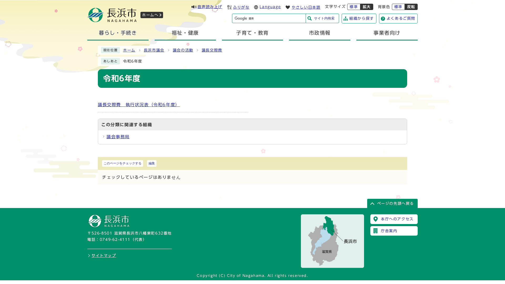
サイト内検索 (324, 18)
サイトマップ (104, 255)
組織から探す (361, 18)
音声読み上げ (210, 7)
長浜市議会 (154, 50)
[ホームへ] (112, 20)
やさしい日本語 (306, 7)
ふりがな (241, 7)
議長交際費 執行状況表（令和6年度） (139, 105)
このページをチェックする (123, 163)
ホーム (129, 50)
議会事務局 (118, 137)
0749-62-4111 (115, 239)
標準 (354, 7)
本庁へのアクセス (397, 219)
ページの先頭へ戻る (395, 203)
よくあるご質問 (401, 18)
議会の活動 (183, 50)
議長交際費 (212, 50)
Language (270, 7)
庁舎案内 (389, 231)
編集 (152, 163)
